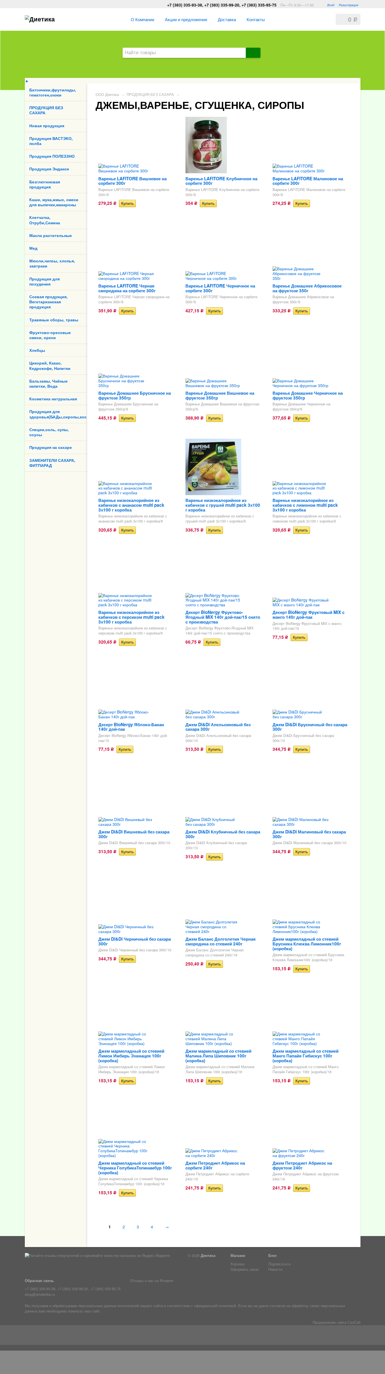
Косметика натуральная (53, 398)
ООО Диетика (107, 94)
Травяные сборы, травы (53, 319)
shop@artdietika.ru (40, 1294)
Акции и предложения (186, 19)
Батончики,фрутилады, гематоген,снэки (52, 92)
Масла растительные (50, 235)
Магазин (238, 1255)
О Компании (142, 19)
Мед (33, 248)
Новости (275, 1269)
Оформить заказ (245, 1269)
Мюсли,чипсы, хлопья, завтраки (52, 263)
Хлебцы (37, 350)
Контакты (256, 19)
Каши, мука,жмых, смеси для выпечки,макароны (53, 202)
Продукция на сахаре (50, 447)
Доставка (227, 19)
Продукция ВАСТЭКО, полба (51, 140)
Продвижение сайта (329, 1322)
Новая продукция (46, 125)
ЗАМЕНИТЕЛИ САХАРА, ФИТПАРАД (52, 462)
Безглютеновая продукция (44, 184)
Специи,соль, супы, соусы (49, 432)
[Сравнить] (140, 203)
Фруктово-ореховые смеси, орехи (50, 335)
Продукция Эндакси (49, 169)
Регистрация (348, 5)
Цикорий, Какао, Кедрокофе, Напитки (49, 365)
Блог (272, 1255)
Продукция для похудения (44, 281)
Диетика (208, 1255)
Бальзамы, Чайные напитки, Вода (48, 383)
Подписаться (279, 1264)
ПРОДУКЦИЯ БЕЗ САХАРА (46, 110)
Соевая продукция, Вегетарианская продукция (48, 302)
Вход (330, 5)
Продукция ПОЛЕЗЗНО (52, 156)
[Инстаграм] (38, 1336)
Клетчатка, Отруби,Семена (44, 219)
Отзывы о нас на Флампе (151, 1280)
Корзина (237, 1264)
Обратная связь (39, 1280)
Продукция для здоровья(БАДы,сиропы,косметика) (58, 414)
